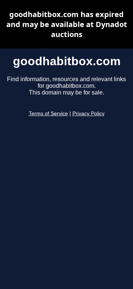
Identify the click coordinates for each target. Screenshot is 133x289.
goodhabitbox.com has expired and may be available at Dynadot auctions (66, 24)
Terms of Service (48, 113)
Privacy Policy (88, 113)
